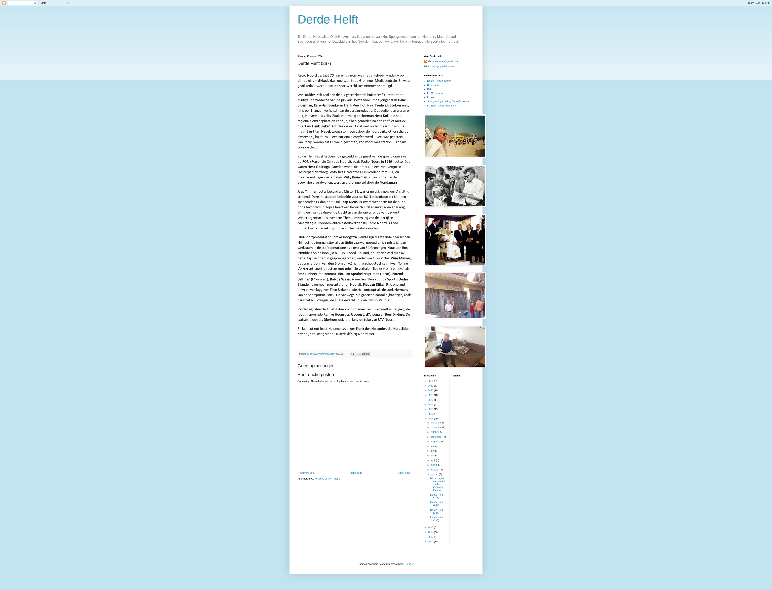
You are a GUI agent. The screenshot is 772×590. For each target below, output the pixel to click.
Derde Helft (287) (436, 504)
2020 (431, 400)
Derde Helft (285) (436, 519)
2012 (431, 541)
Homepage (356, 472)
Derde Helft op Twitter (439, 81)
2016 (431, 418)
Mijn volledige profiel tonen (439, 66)
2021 (431, 395)
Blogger (409, 564)
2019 (431, 404)
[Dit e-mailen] (352, 354)
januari (435, 474)
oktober (435, 432)
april (433, 460)
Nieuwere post (306, 472)
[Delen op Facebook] (364, 354)
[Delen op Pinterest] (367, 354)
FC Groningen (435, 93)
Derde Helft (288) (436, 496)
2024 (431, 381)
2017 (431, 414)
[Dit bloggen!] (356, 354)
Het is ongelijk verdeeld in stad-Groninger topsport (438, 484)
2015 (431, 527)
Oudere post (404, 472)
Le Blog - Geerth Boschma (441, 105)
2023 (431, 385)
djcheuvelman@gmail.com (443, 61)
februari (435, 469)
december (436, 422)
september (437, 437)
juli (432, 446)
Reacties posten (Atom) (327, 478)
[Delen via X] (360, 354)
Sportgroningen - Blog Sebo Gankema (448, 101)
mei (433, 455)
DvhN (430, 89)
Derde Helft (328, 19)
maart (434, 465)
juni (433, 451)
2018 (431, 409)
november (436, 427)
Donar (430, 97)
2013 (431, 537)
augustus (436, 441)
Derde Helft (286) (436, 511)
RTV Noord (433, 85)
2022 (431, 390)
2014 (431, 532)
